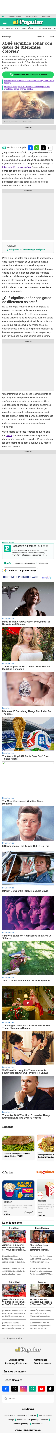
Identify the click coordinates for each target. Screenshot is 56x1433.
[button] (4, 22)
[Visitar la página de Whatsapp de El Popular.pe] (32, 1389)
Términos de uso (42, 1363)
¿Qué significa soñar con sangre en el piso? (26, 249)
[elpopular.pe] (28, 26)
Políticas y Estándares (16, 1363)
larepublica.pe (9, 1416)
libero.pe (33, 1416)
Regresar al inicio (14, 1338)
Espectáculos (29, 28)
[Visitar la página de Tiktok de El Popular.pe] (50, 1389)
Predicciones (43, 563)
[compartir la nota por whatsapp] (36, 148)
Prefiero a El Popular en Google (22, 570)
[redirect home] (28, 1350)
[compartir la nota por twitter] (43, 148)
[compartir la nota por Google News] (50, 148)
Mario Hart (46, 16)
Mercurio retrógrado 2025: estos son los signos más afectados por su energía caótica (27, 88)
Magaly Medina (15, 16)
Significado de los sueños (25, 563)
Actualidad (45, 28)
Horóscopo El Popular (17, 147)
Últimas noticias (11, 28)
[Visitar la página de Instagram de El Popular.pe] (23, 1389)
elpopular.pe (22, 1416)
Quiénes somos (16, 1359)
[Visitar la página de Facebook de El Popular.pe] (5, 1389)
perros (9, 435)
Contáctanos (40, 1359)
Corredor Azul (31, 16)
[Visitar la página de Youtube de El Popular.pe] (41, 1389)
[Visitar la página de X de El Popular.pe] (14, 1389)
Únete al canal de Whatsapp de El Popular (30, 75)
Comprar (29, 1212)
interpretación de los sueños (16, 167)
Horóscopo (6, 36)
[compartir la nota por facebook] (30, 148)
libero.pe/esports (45, 1416)
